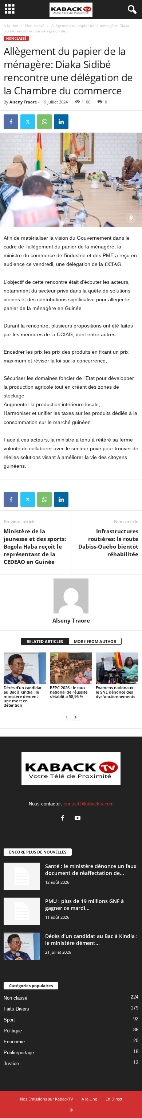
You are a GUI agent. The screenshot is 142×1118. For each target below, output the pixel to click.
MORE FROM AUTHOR (95, 641)
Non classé (34, 25)
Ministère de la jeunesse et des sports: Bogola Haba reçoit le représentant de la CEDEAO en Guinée (35, 546)
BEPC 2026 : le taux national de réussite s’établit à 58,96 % (68, 692)
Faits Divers (16, 1009)
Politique (13, 1030)
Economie (14, 1041)
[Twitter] (27, 121)
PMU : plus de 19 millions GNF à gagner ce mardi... (84, 904)
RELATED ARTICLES (45, 641)
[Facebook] (11, 121)
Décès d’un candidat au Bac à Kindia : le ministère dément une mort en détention (23, 696)
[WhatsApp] (44, 121)
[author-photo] (71, 595)
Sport (9, 1020)
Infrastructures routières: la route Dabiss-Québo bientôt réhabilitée (108, 542)
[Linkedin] (61, 121)
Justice (11, 1063)
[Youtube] (78, 818)
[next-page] (75, 717)
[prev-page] (66, 717)
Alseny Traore (23, 102)
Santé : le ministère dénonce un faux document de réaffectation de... (91, 869)
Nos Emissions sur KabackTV (46, 1099)
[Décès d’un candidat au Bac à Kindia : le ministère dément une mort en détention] (25, 668)
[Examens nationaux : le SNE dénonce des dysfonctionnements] (117, 668)
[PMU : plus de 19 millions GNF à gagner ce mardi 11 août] (22, 911)
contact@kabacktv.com (89, 804)
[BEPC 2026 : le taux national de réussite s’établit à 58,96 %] (71, 668)
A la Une (11, 25)
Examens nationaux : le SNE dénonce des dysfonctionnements (115, 692)
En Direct (114, 1099)
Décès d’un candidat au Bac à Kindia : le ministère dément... (91, 939)
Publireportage (19, 1052)
